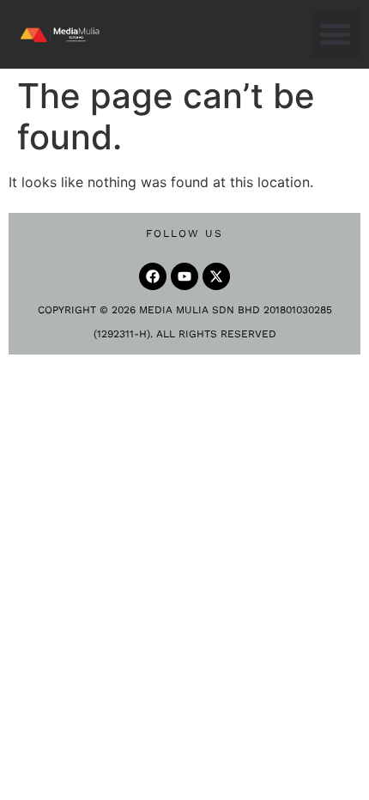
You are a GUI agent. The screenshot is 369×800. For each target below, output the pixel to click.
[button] (336, 34)
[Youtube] (184, 276)
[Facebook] (152, 276)
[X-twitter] (216, 276)
